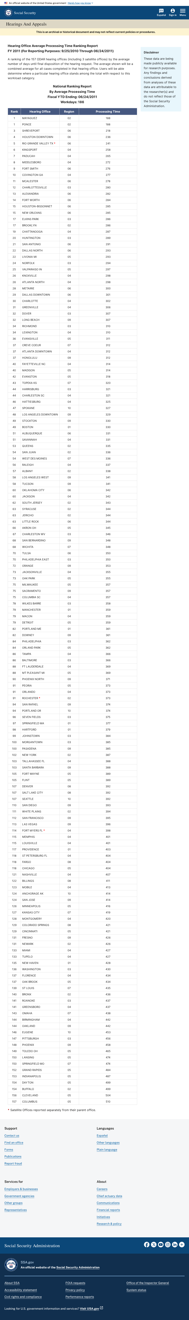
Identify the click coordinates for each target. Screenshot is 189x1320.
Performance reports (80, 1297)
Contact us (11, 1135)
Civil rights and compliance (23, 1297)
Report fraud (13, 1163)
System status (136, 1290)
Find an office (13, 1142)
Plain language (107, 1149)
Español (102, 1135)
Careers (102, 1189)
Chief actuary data (109, 1196)
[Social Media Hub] (182, 1246)
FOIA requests (75, 1283)
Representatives (15, 1210)
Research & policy (109, 1224)
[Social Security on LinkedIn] (175, 1246)
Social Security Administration (77, 1267)
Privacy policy (75, 1290)
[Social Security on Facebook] (147, 1246)
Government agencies (19, 1196)
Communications (108, 1203)
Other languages (108, 1142)
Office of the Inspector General (147, 1283)
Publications (12, 1156)
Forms (8, 1149)
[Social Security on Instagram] (168, 1246)
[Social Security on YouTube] (161, 1246)
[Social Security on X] (154, 1246)
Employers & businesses (21, 1189)
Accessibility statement (20, 1290)
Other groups (13, 1203)
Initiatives (103, 1217)
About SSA (12, 1283)
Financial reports (108, 1210)
